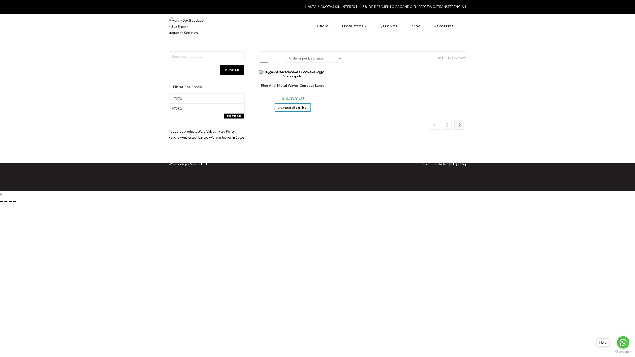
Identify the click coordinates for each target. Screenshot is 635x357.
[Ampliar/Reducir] (1, 201)
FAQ (454, 164)
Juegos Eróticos (233, 137)
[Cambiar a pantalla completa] (6, 201)
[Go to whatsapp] (623, 342)
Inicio (426, 164)
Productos (440, 164)
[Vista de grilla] (264, 58)
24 (453, 58)
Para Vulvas (208, 131)
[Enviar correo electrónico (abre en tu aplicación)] (189, 8)
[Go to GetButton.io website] (623, 352)
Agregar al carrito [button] (292, 107)
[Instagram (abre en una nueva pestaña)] (180, 8)
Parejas (216, 137)
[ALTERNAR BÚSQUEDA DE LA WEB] (465, 26)
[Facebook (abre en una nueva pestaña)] (172, 8)
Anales (186, 137)
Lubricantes (200, 137)
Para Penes (227, 131)
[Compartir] (10, 201)
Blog (463, 164)
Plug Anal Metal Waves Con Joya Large (292, 85)
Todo (462, 58)
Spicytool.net (198, 164)
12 (447, 58)
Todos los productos (184, 131)
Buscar (232, 70)
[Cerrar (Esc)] (14, 201)
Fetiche (174, 137)
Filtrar (234, 116)
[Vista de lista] (275, 58)
